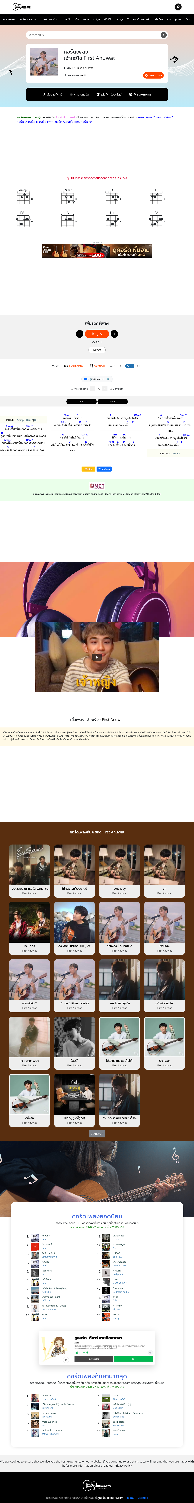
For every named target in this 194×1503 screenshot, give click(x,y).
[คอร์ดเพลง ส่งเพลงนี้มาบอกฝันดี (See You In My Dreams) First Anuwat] (74, 922)
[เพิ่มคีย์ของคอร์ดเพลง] (114, 334)
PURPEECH (47, 1291)
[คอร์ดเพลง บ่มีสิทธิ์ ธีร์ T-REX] (107, 1255)
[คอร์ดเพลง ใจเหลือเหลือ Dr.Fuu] (107, 1238)
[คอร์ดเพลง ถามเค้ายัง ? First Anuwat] (29, 979)
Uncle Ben (118, 1407)
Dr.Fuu (116, 1239)
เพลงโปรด (155, 75)
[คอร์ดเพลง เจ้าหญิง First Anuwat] (164, 922)
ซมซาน (45, 1314)
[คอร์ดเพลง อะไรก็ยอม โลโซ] (36, 1282)
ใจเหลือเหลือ (119, 1235)
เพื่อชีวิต (108, 19)
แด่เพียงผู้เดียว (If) (122, 1404)
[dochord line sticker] (96, 1347)
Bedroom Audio (121, 1291)
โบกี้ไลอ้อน (46, 1300)
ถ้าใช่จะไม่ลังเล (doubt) (74, 1003)
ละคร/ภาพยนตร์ (141, 19)
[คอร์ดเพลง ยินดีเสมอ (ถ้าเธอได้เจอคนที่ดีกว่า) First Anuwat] (29, 864)
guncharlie (118, 1416)
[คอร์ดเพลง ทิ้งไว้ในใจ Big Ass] (107, 1308)
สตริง (68, 19)
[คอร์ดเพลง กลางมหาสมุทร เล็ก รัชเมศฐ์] (36, 1415)
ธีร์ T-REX (117, 1256)
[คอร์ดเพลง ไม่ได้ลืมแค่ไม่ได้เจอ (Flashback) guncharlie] (107, 1415)
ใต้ (128, 19)
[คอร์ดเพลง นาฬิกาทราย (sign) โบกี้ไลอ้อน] (36, 1299)
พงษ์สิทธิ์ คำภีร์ (119, 1283)
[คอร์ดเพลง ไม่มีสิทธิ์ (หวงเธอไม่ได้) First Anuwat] (119, 1036)
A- (121, 366)
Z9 (43, 1274)
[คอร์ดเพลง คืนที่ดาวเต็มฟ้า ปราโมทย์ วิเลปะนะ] (36, 1255)
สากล (86, 19)
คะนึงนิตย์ (46, 1395)
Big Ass (116, 1309)
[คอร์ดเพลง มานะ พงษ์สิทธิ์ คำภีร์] (107, 1282)
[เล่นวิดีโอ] (97, 657)
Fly (114, 1248)
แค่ (164, 889)
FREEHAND (118, 1425)
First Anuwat (84, 68)
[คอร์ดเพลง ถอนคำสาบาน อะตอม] (107, 1433)
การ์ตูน (96, 19)
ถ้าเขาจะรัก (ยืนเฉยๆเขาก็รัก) (120, 1118)
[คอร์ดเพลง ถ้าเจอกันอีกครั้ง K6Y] (36, 1424)
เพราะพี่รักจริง (119, 1261)
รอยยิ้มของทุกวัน (119, 1003)
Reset (97, 350)
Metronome (80, 388)
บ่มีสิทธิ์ (116, 1252)
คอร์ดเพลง (9, 19)
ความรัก (117, 1270)
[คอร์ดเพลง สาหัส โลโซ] (107, 1299)
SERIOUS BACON (50, 1434)
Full (81, 401)
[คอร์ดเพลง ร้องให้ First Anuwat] (74, 1036)
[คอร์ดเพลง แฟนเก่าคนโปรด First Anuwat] (164, 979)
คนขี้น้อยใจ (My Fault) (52, 1430)
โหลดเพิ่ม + (97, 1133)
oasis (115, 1395)
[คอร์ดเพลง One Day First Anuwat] (119, 864)
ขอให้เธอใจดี (119, 1421)
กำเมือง (159, 19)
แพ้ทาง (116, 1314)
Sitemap (142, 1498)
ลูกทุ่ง (120, 19)
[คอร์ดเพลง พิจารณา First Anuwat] (164, 1036)
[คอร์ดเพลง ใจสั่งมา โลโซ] (36, 1264)
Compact (117, 388)
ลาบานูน (116, 1318)
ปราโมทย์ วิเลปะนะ (49, 1256)
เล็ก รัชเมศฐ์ (47, 1416)
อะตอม (116, 1434)
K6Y (43, 1425)
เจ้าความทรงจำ (29, 1061)
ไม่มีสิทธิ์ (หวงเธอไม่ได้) (119, 1061)
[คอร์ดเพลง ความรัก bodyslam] (107, 1273)
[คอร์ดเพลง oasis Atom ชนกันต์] (107, 1398)
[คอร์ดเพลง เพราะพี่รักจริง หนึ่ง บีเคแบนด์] (107, 1264)
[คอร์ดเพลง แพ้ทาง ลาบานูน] (107, 1317)
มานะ (115, 1279)
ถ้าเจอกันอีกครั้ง (49, 1421)
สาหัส (115, 1296)
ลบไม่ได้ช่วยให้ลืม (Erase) (54, 1305)
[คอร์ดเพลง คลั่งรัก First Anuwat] (29, 1094)
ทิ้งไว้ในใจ (117, 1305)
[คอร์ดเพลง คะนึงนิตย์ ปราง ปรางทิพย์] (36, 1398)
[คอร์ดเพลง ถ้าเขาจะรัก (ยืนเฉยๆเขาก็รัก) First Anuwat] (119, 1094)
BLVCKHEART (48, 1407)
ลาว (169, 19)
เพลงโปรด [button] (105, 469)
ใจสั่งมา (45, 1261)
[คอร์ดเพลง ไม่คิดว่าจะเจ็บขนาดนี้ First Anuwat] (74, 864)
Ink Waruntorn (49, 1309)
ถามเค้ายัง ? (29, 1003)
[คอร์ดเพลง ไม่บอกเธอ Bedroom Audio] (107, 1290)
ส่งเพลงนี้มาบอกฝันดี (119, 946)
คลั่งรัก (29, 1118)
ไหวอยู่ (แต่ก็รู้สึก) (74, 1118)
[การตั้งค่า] (178, 6)
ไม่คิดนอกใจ (47, 1244)
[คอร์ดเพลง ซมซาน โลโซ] (36, 1317)
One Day (120, 889)
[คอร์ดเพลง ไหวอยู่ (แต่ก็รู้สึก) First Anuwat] (74, 1094)
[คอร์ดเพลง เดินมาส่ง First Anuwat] (29, 922)
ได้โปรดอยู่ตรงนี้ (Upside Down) (58, 1404)
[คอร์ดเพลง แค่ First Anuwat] (164, 864)
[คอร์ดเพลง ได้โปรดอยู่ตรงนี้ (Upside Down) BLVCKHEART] (36, 1406)
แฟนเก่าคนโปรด (164, 1003)
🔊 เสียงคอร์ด (97, 379)
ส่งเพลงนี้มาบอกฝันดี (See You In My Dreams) (74, 948)
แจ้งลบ (130, 1498)
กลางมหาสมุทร (49, 1412)
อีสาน (188, 19)
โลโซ (44, 1239)
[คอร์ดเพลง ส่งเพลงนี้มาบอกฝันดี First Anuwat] (119, 922)
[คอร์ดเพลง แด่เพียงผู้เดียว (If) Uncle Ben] (107, 1406)
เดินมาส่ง (29, 946)
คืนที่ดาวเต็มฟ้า (49, 1252)
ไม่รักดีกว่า (47, 1270)
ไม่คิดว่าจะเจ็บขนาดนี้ (74, 889)
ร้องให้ (74, 1061)
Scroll (112, 401)
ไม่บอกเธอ (118, 1288)
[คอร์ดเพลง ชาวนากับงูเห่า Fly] (107, 1247)
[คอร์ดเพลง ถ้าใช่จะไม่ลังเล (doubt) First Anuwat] (74, 979)
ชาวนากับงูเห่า (119, 1244)
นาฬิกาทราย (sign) (51, 1296)
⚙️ (108, 379)
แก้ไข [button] (89, 469)
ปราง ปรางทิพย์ (49, 1399)
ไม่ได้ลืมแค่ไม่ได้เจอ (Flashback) (128, 1412)
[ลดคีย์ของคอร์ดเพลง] (79, 334)
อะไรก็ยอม (47, 1279)
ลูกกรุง (177, 19)
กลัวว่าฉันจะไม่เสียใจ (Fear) (54, 1288)
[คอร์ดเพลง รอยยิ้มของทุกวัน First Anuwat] (119, 979)
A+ (138, 366)
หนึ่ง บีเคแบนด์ (119, 1265)
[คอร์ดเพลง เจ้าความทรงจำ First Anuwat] (29, 1036)
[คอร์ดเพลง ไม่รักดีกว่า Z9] (36, 1273)
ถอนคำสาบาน (119, 1430)
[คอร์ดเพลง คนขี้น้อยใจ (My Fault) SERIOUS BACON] (36, 1433)
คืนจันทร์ (46, 1235)
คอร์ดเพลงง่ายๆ (28, 19)
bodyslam (118, 1274)
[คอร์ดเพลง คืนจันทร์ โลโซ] (36, 1238)
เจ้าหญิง (164, 946)
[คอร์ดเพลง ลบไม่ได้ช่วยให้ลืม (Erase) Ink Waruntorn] (36, 1308)
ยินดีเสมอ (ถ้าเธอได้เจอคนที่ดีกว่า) (29, 890)
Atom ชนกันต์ (119, 1399)
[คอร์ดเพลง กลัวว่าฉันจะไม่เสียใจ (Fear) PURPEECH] (36, 1290)
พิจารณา (164, 1061)
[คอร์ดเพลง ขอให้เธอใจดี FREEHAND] (107, 1424)
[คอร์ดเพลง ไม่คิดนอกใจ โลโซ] (36, 1247)
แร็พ (77, 19)
